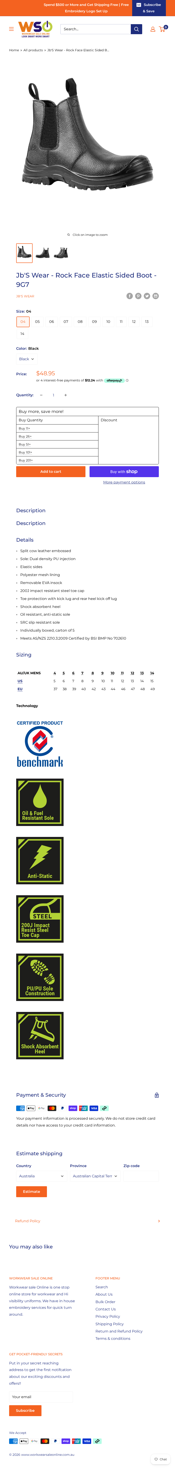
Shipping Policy (109, 1324)
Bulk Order (105, 1302)
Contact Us (105, 1309)
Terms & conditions (112, 1338)
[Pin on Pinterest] (138, 295)
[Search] (136, 29)
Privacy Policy (107, 1316)
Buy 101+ (25, 452)
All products (33, 50)
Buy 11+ (24, 428)
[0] (162, 29)
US (20, 681)
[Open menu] (11, 29)
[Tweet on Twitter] (147, 295)
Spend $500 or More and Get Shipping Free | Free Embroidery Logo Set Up (86, 8)
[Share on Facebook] (129, 295)
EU (20, 689)
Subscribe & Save (152, 8)
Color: (27, 348)
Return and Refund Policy (119, 1331)
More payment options (124, 482)
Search (101, 1287)
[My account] (153, 29)
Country (23, 1166)
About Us (104, 1294)
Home (14, 50)
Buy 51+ (25, 444)
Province (78, 1166)
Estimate (31, 1191)
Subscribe (25, 1410)
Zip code (132, 1166)
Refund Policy (27, 1221)
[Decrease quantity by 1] (41, 395)
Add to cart (50, 471)
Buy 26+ (25, 436)
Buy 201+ (26, 460)
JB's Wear (25, 296)
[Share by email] (155, 295)
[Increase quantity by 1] (65, 395)
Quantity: (24, 395)
